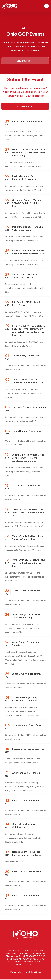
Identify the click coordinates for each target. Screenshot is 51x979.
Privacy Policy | (17, 972)
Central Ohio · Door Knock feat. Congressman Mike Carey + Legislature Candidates (28, 457)
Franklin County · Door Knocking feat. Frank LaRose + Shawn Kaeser (28, 562)
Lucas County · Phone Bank (26, 355)
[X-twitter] (22, 943)
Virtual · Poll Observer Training (27, 121)
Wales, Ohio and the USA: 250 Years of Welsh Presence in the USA (28, 512)
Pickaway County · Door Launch (29, 407)
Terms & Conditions (32, 972)
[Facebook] (29, 943)
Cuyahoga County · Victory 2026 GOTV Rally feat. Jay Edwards (26, 203)
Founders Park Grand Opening (28, 749)
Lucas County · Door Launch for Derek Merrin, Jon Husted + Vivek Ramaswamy (29, 152)
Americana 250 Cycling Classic (28, 772)
